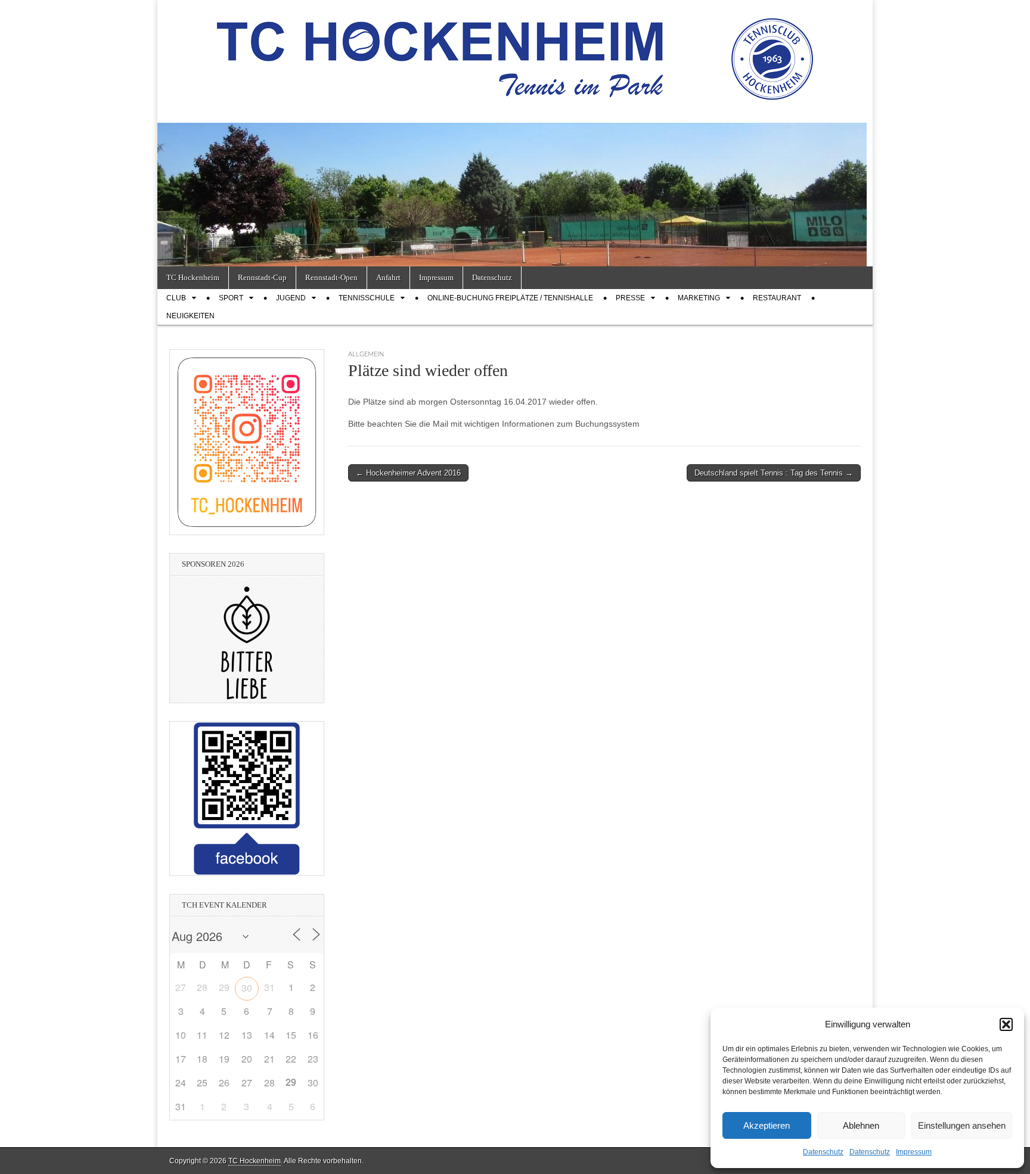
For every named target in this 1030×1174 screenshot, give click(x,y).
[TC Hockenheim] (515, 52)
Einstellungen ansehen (962, 1125)
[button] (1006, 1024)
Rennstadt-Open (331, 277)
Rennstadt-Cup (262, 277)
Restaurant (777, 298)
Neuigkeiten (190, 316)
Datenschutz (823, 1152)
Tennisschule (367, 298)
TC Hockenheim (192, 277)
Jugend (291, 298)
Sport (231, 298)
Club (176, 298)
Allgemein (366, 354)
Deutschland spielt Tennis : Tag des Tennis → (773, 472)
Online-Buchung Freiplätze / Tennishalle (510, 298)
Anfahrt (388, 277)
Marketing (699, 298)
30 (246, 988)
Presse (630, 298)
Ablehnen (861, 1125)
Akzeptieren (766, 1125)
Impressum (914, 1152)
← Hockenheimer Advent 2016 (408, 472)
